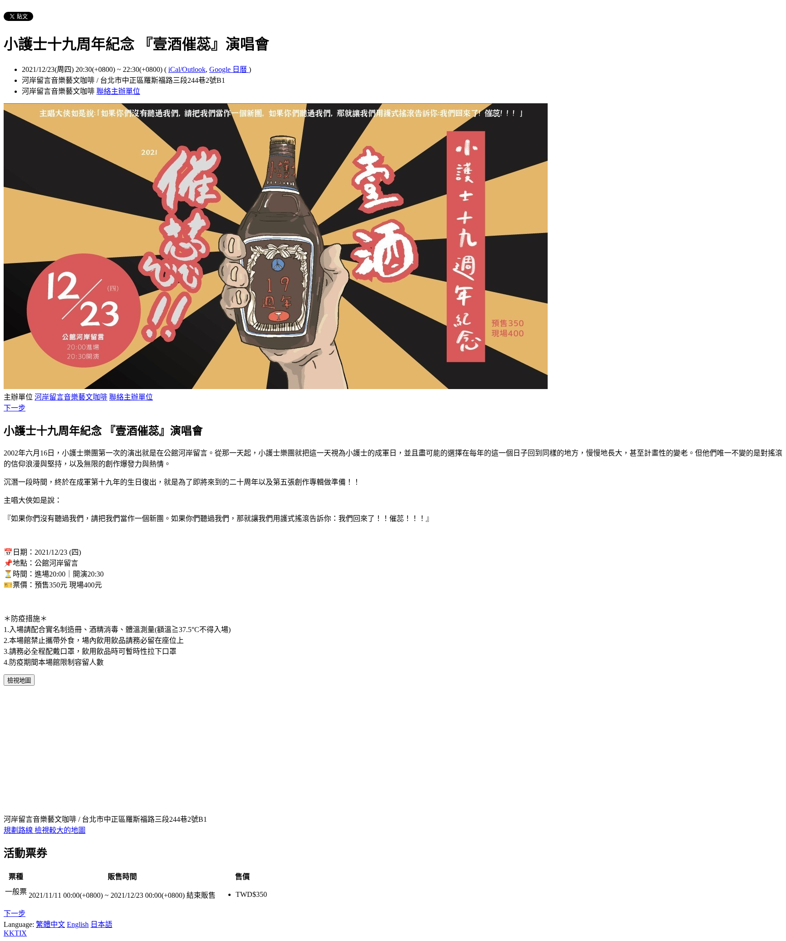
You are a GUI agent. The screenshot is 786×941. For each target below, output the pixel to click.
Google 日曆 (229, 69)
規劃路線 (19, 830)
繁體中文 (50, 924)
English (78, 924)
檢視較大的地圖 (60, 830)
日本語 (101, 924)
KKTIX (15, 933)
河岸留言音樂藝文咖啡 (71, 397)
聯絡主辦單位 (118, 91)
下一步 (14, 408)
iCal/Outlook (187, 69)
